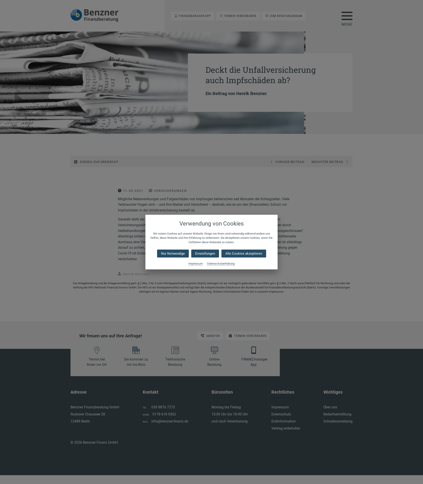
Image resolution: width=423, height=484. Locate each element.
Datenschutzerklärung (221, 263)
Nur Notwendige (173, 254)
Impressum (195, 263)
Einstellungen (205, 254)
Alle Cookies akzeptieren (243, 254)
